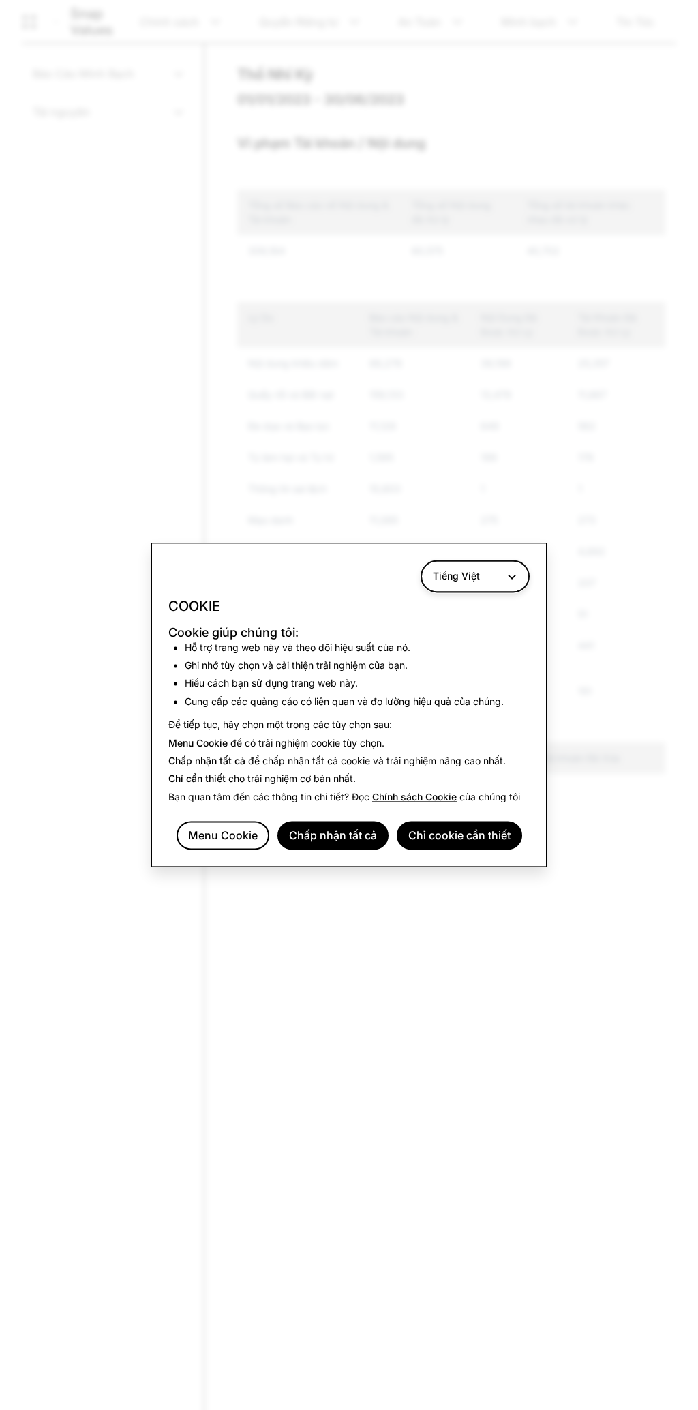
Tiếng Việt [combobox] (456, 576)
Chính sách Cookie (414, 796)
